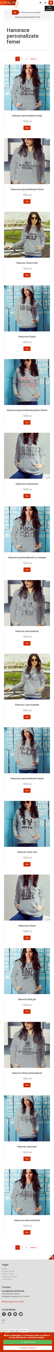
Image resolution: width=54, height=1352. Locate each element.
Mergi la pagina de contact (13, 1302)
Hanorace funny (27, 336)
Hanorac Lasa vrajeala (27, 704)
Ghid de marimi (8, 1271)
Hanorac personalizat (27, 631)
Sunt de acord (29, 1342)
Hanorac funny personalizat (27, 1073)
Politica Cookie (8, 1274)
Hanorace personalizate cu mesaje (27, 557)
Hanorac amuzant (27, 1146)
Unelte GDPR (7, 1279)
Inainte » (33, 59)
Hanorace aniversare (27, 483)
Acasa (4, 1269)
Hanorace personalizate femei (27, 189)
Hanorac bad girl (27, 999)
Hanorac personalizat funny (27, 115)
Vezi (27, 128)
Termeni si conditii (9, 1277)
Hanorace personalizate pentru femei (27, 410)
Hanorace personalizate (27, 1220)
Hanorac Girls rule (27, 852)
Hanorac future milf (27, 263)
